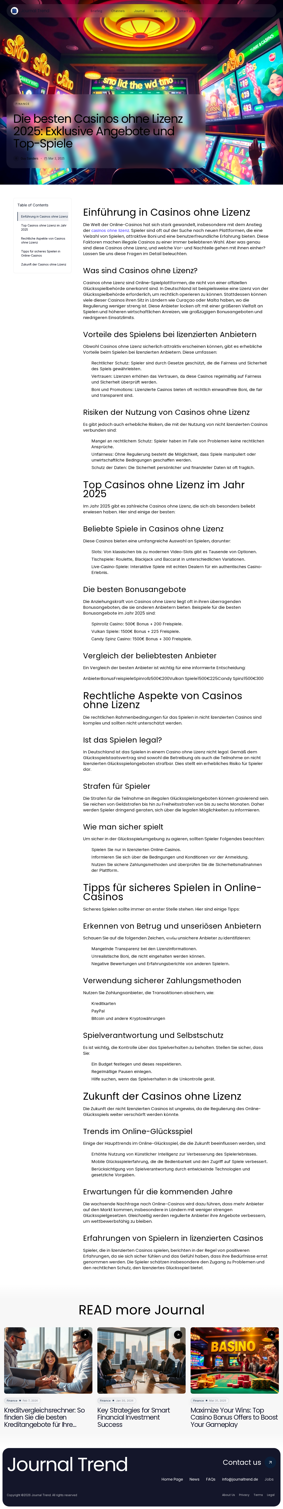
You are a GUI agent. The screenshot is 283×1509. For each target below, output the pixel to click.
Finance (23, 103)
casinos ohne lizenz (110, 230)
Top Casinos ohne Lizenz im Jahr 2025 (44, 227)
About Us (228, 1495)
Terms (258, 1495)
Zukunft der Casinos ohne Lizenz (43, 264)
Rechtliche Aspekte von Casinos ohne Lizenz (43, 240)
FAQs (210, 1479)
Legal (271, 1495)
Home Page (172, 1479)
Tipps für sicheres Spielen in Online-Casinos (40, 253)
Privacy (244, 1495)
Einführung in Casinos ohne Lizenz (44, 216)
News (195, 1479)
